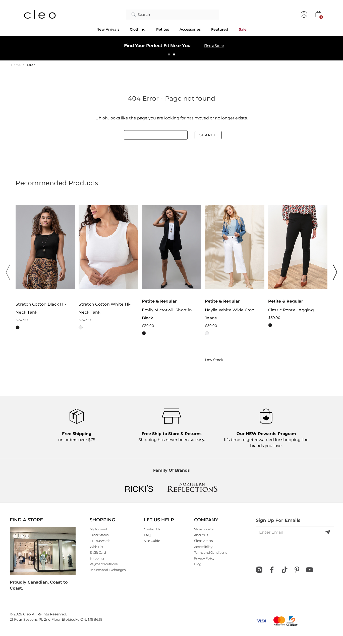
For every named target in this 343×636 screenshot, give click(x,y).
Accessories (190, 29)
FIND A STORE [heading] (26, 520)
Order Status (99, 535)
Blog (197, 564)
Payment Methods (104, 564)
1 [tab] (169, 54)
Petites (162, 29)
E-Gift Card (98, 552)
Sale (243, 29)
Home (16, 65)
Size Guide (152, 541)
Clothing (138, 29)
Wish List (96, 547)
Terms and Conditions (210, 552)
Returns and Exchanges (107, 570)
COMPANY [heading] (206, 520)
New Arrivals (107, 29)
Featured (219, 29)
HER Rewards (100, 541)
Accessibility (203, 547)
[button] (9, 272)
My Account (98, 529)
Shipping (97, 558)
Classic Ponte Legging (291, 310)
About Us (201, 535)
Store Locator (204, 529)
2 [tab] (174, 54)
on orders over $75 (76, 436)
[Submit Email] (328, 532)
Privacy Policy (204, 558)
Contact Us (152, 529)
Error (31, 65)
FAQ (147, 535)
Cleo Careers (203, 541)
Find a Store (214, 45)
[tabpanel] (171, 47)
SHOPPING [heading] (102, 520)
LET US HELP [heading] (159, 520)
